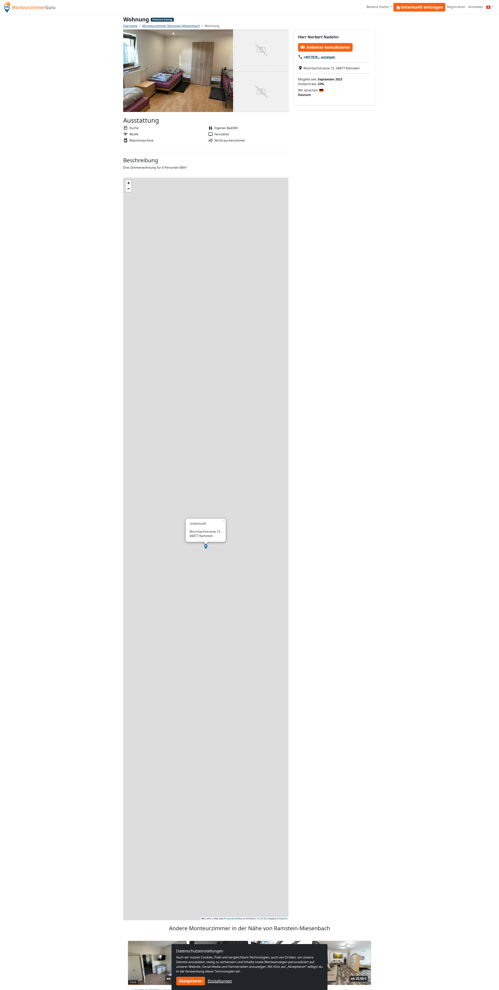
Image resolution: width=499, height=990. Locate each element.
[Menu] (490, 7)
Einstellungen (220, 981)
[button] (205, 546)
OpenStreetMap (234, 918)
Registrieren (456, 7)
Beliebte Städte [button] (377, 7)
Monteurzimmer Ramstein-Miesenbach (171, 26)
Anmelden (475, 7)
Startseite (130, 26)
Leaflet (207, 918)
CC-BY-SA (261, 918)
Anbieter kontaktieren (328, 47)
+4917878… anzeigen (319, 57)
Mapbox (283, 918)
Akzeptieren (191, 981)
